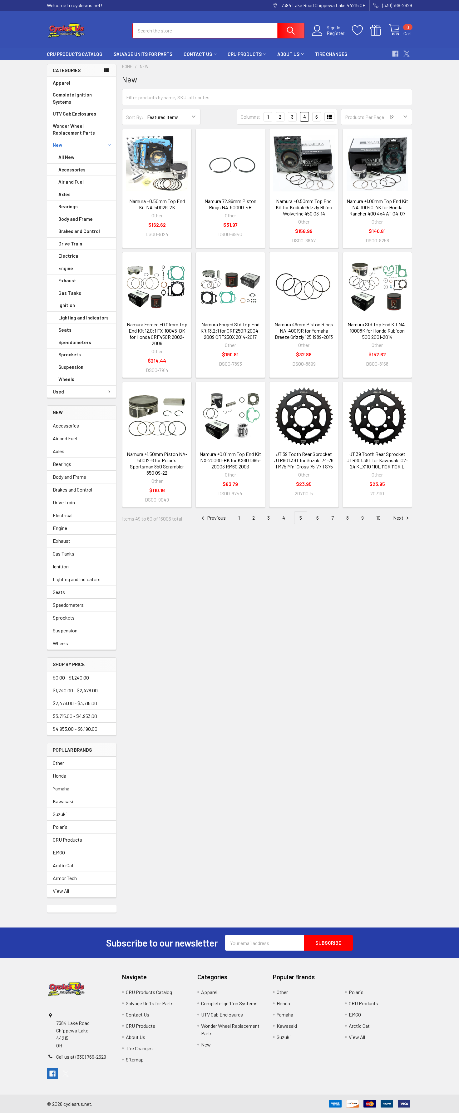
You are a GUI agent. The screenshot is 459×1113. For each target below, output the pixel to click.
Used (58, 391)
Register (335, 33)
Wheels (66, 379)
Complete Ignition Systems (72, 98)
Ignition (66, 305)
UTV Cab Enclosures (74, 113)
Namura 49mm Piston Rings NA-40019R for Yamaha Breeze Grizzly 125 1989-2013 (303, 330)
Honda (59, 776)
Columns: (251, 117)
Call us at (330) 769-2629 (81, 1057)
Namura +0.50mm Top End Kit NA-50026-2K (157, 204)
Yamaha (61, 788)
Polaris (60, 827)
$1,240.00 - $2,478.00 (75, 690)
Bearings (68, 206)
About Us (288, 54)
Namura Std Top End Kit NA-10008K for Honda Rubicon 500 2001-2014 (377, 330)
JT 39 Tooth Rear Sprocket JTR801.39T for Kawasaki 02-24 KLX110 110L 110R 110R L (377, 460)
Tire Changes (331, 54)
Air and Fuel (71, 182)
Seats (65, 330)
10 (378, 518)
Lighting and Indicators (83, 317)
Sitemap (135, 1059)
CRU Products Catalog (74, 54)
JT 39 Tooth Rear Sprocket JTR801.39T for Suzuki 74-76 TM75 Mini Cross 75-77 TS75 (303, 460)
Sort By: (134, 117)
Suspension (70, 367)
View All (61, 891)
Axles (64, 194)
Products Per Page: (365, 117)
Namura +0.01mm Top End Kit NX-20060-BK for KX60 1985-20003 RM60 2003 (230, 460)
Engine (65, 268)
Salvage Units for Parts (143, 54)
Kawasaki (63, 801)
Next (398, 518)
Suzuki (60, 814)
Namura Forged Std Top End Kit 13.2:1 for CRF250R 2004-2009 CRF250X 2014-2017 (230, 330)
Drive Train (70, 243)
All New (66, 157)
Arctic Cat (63, 865)
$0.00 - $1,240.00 (71, 677)
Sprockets (69, 354)
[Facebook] (395, 53)
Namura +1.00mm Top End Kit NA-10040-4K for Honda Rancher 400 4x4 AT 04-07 (377, 207)
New (57, 145)
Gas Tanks (69, 293)
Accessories (72, 169)
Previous (216, 518)
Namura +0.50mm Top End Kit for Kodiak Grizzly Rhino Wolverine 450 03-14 (304, 207)
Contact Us (198, 54)
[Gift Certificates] (379, 30)
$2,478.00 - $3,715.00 (75, 703)
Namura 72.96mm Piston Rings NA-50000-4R (230, 204)
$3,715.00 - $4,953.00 (75, 716)
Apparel (61, 83)
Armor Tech (65, 878)
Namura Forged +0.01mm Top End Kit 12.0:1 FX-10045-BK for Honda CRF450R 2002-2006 (157, 333)
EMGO (59, 852)
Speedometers (74, 342)
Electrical (69, 256)
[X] (406, 53)
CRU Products (245, 54)
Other (58, 763)
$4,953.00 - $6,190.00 (75, 729)
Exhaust (67, 280)
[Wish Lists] (361, 30)
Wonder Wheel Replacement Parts (74, 129)
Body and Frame (75, 219)
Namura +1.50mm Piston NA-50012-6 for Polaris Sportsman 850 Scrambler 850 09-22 (157, 463)
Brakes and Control (79, 231)
